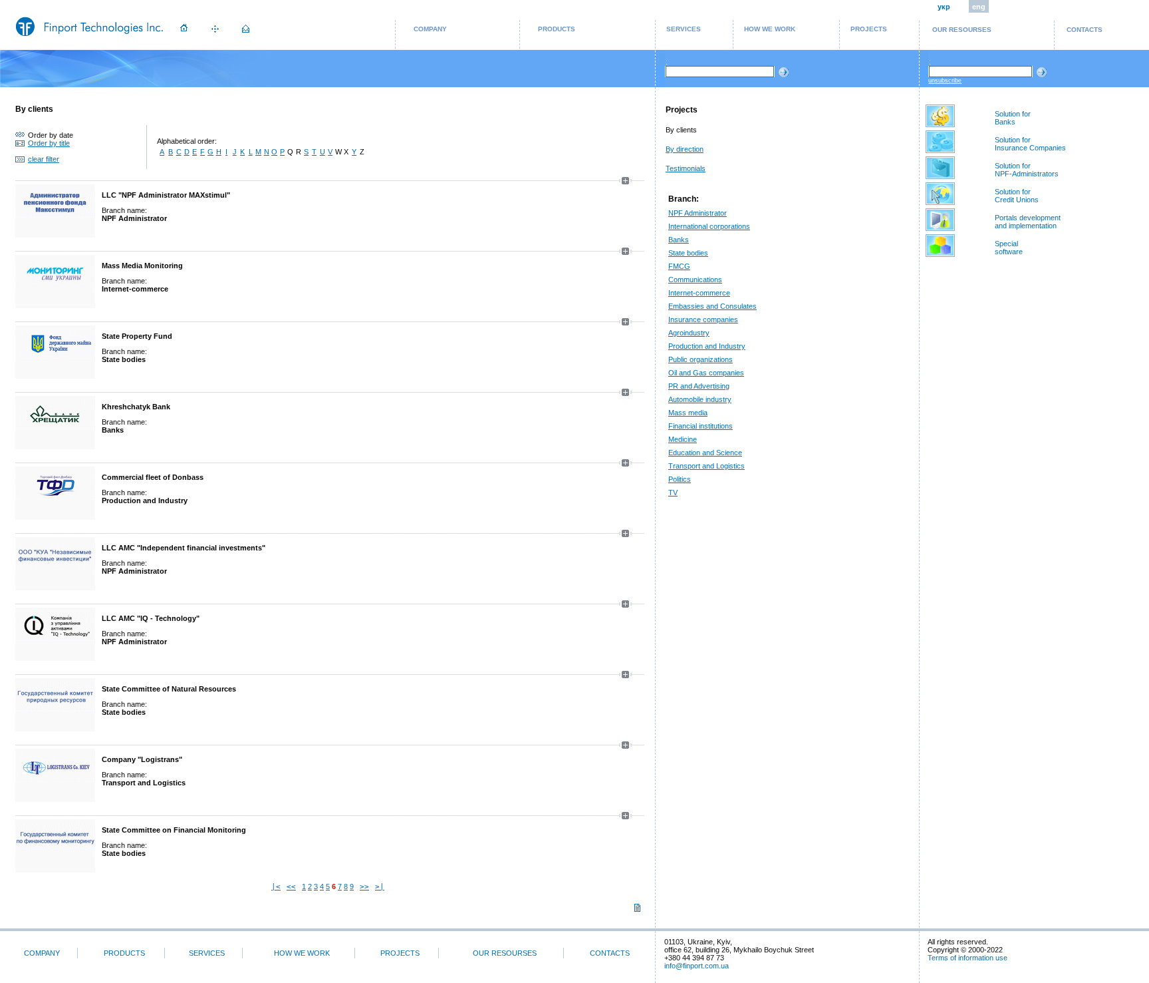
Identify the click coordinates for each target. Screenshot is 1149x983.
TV (673, 492)
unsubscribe (944, 80)
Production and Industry (706, 346)
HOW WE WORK (769, 29)
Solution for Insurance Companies (1030, 144)
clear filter (43, 159)
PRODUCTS (556, 29)
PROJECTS (868, 29)
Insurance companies (703, 319)
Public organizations (700, 359)
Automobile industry (699, 399)
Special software (1009, 248)
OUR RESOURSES (961, 29)
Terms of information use (967, 958)
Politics (679, 479)
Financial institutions (700, 426)
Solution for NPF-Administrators (1027, 170)
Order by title (49, 143)
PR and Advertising (698, 386)
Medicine (682, 439)
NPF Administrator (697, 213)
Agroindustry (688, 333)
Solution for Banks (1013, 118)
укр (944, 7)
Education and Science (705, 453)
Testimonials (685, 168)
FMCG (679, 266)
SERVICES (683, 29)
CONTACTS (1084, 29)
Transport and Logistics (706, 466)
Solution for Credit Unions (1017, 196)
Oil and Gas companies (706, 373)
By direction (684, 149)
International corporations (709, 226)
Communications (695, 280)
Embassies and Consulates (712, 306)
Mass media (687, 413)
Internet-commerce (699, 293)
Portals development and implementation (1028, 222)
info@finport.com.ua (696, 966)
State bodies (688, 253)
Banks (678, 240)
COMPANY (430, 29)
